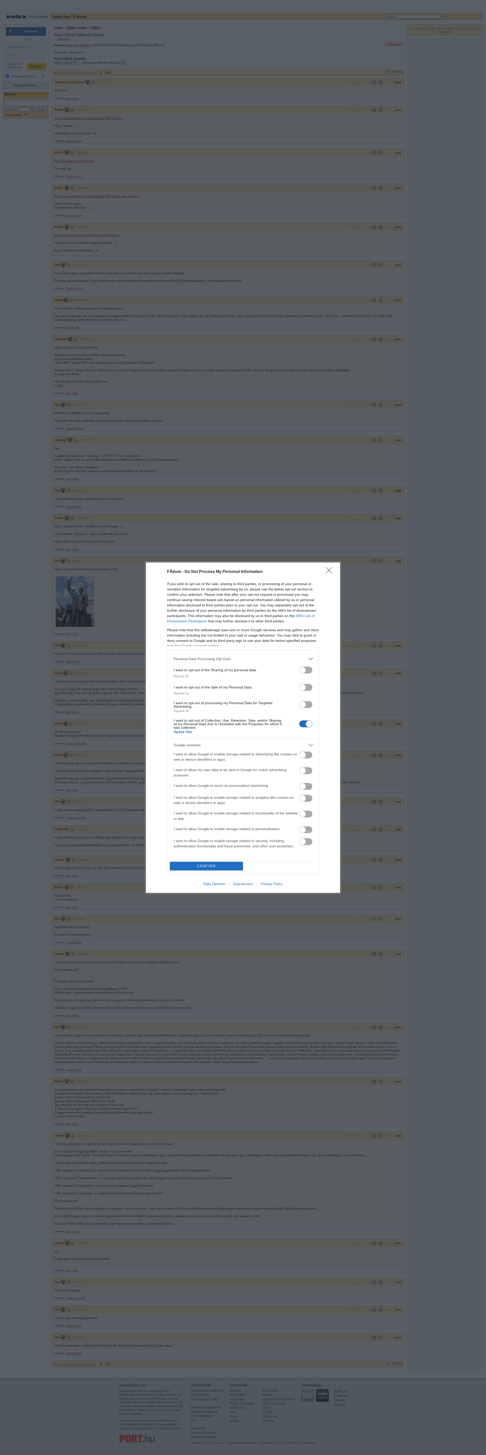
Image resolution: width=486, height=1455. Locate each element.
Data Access (243, 884)
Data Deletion (214, 884)
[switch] (305, 670)
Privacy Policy (272, 884)
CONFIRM (206, 866)
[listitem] (243, 659)
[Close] (330, 572)
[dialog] (243, 727)
